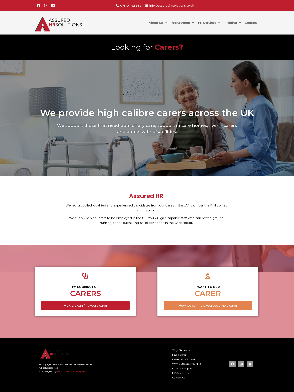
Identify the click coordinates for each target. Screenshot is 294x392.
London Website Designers (71, 371)
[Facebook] (38, 5)
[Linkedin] (53, 5)
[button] (85, 305)
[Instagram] (45, 5)
